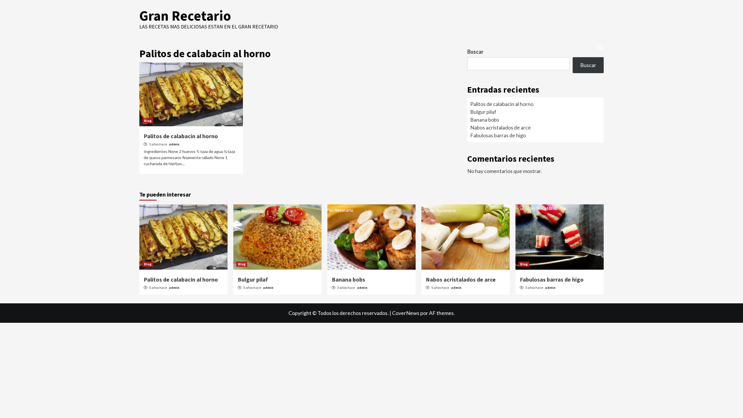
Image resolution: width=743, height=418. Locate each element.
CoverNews (405, 313)
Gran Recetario (185, 15)
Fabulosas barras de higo (498, 135)
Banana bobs (484, 119)
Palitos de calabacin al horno (181, 136)
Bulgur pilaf (483, 112)
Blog (148, 120)
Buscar (475, 51)
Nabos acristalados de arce (500, 127)
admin (174, 144)
